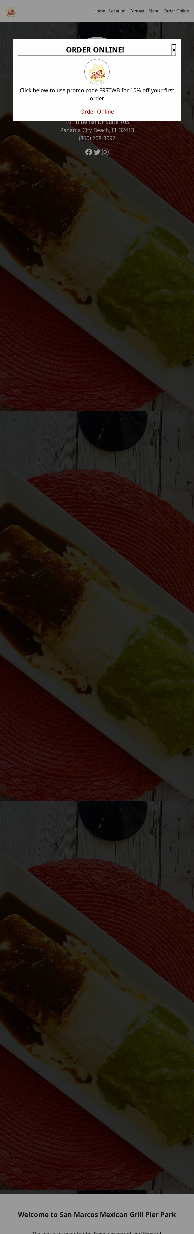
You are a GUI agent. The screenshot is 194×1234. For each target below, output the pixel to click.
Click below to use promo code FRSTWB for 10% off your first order (97, 94)
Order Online (97, 111)
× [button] (174, 50)
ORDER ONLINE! (95, 50)
